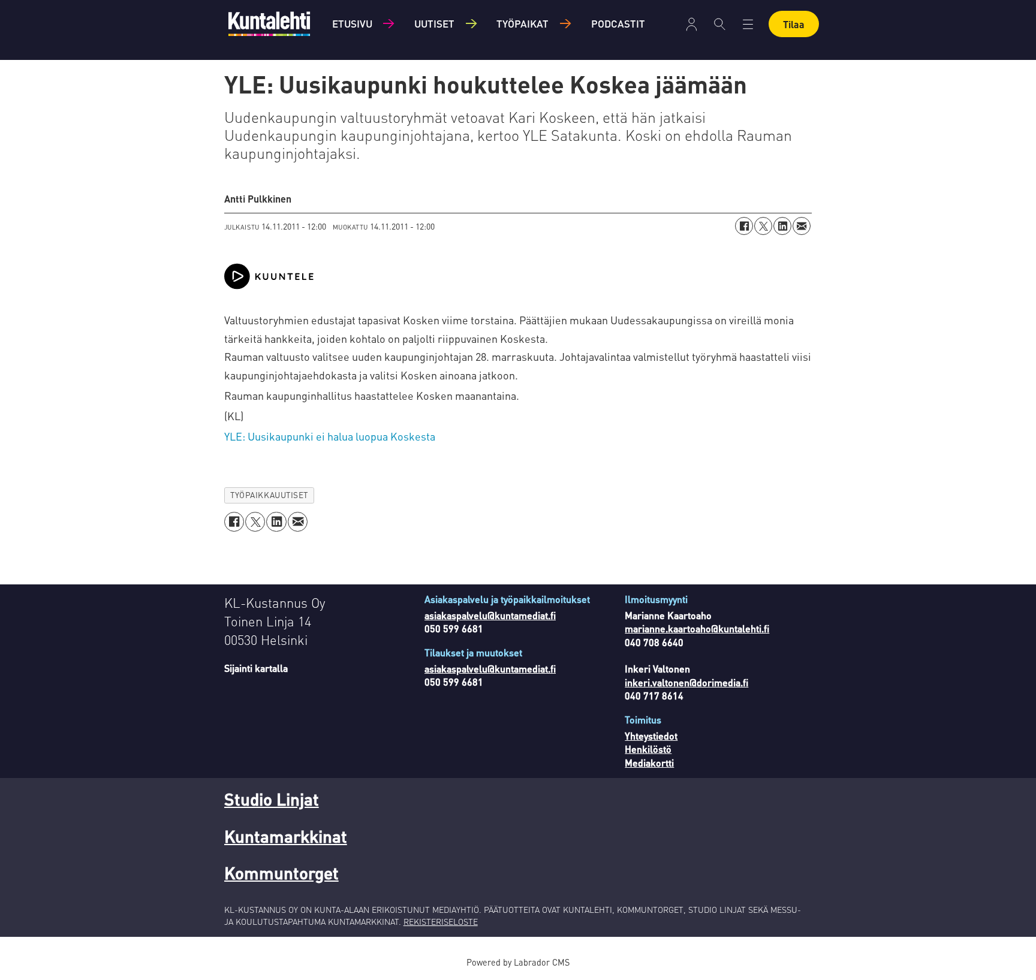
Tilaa (794, 24)
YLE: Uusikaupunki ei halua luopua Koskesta (329, 436)
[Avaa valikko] (691, 24)
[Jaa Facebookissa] (744, 226)
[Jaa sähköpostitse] (802, 226)
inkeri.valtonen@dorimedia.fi (686, 682)
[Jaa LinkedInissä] (782, 226)
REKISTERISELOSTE (440, 921)
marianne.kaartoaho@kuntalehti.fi (697, 628)
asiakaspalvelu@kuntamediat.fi (490, 615)
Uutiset (434, 23)
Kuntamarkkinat (285, 836)
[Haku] (719, 24)
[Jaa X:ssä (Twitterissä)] (763, 226)
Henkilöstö (648, 749)
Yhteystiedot (651, 735)
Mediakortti (649, 762)
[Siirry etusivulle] (269, 24)
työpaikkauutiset (269, 495)
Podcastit (618, 23)
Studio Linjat (271, 799)
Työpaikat (522, 23)
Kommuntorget (281, 872)
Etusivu (352, 23)
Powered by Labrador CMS (518, 962)
